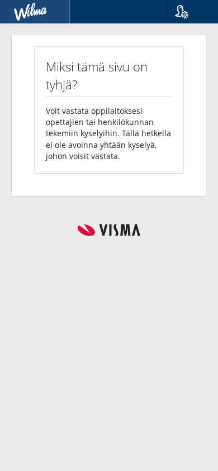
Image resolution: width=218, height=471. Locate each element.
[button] (189, 11)
